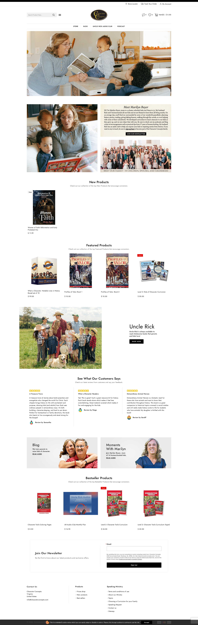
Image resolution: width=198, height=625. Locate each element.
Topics (110, 598)
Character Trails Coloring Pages (39, 525)
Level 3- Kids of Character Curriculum (152, 292)
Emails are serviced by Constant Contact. (130, 559)
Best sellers (81, 598)
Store (75, 26)
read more (37, 454)
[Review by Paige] (31, 410)
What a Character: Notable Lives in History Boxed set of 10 (44, 292)
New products (82, 595)
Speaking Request (115, 604)
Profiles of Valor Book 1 (73, 292)
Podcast (121, 26)
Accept (146, 622)
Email (109, 544)
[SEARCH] (54, 15)
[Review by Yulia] (129, 422)
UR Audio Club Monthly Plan (75, 525)
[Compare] (143, 14)
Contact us (32, 586)
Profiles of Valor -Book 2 (110, 292)
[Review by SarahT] (80, 418)
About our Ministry (115, 595)
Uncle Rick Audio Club (102, 26)
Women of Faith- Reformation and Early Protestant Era (42, 228)
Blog (85, 26)
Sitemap (111, 611)
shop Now (136, 341)
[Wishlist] (149, 15)
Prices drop (81, 591)
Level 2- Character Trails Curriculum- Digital (154, 525)
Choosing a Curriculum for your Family (122, 601)
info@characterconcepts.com (37, 600)
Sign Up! (134, 565)
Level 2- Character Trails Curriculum (114, 525)
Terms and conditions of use (118, 591)
